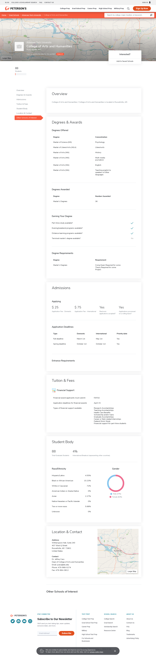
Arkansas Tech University (31, 15)
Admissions (21, 99)
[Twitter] (13, 621)
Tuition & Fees (22, 104)
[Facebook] (18, 621)
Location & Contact (24, 113)
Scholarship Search (111, 627)
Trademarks (130, 634)
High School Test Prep (89, 634)
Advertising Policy (132, 638)
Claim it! (60, 54)
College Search (109, 619)
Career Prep (92, 8)
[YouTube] (24, 621)
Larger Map (6, 58)
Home (4, 15)
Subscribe (66, 633)
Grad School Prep (78, 8)
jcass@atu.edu (63, 564)
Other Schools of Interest (26, 118)
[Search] (128, 8)
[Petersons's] (15, 8)
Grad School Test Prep (89, 623)
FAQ (40, 2)
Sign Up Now (142, 8)
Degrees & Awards (24, 95)
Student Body (21, 108)
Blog (7, 2)
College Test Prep (88, 619)
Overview (20, 90)
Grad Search (108, 623)
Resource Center (110, 630)
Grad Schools (14, 15)
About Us (129, 619)
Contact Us (130, 623)
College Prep (65, 8)
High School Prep (105, 8)
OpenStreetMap (140, 19)
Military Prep (119, 8)
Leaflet (129, 19)
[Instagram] (30, 621)
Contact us (49, 2)
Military (84, 630)
